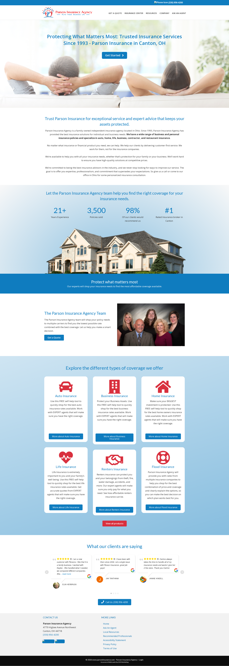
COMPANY (164, 13)
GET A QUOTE (115, 13)
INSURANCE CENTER (134, 13)
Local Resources (111, 632)
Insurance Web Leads (108, 662)
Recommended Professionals (117, 636)
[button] (114, 55)
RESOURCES (151, 13)
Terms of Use (110, 648)
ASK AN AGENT (179, 13)
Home (106, 623)
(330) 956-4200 (175, 2)
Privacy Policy (109, 644)
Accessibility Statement (114, 640)
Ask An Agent (109, 627)
